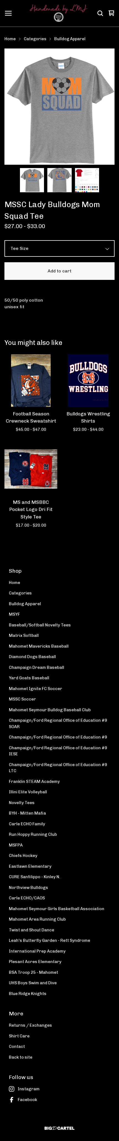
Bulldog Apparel (70, 38)
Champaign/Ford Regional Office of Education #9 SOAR (58, 723)
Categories (35, 38)
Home (10, 38)
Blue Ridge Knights (27, 993)
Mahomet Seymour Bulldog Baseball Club (50, 709)
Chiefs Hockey (23, 855)
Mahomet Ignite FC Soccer (35, 688)
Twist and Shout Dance (31, 930)
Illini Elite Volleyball (28, 791)
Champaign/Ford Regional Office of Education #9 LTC (58, 768)
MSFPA (16, 845)
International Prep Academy (37, 951)
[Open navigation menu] (8, 13)
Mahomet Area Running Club (37, 919)
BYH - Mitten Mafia (27, 813)
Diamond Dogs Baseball (32, 656)
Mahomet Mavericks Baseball (39, 646)
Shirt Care (19, 1036)
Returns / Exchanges (30, 1025)
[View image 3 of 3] (87, 180)
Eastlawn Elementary (30, 866)
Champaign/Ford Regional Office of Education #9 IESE (58, 751)
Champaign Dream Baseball (36, 667)
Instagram (29, 1088)
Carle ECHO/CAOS (27, 898)
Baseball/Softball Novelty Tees (40, 625)
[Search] (100, 13)
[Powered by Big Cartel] (59, 1128)
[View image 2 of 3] (59, 180)
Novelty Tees (22, 802)
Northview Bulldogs (28, 887)
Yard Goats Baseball (29, 677)
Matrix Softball (24, 635)
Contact (17, 1046)
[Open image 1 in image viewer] (59, 106)
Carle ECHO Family (27, 823)
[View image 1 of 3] (32, 180)
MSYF (14, 614)
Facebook (27, 1099)
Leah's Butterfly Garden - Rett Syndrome (49, 940)
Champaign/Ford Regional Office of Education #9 (58, 737)
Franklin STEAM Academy (34, 781)
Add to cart (59, 271)
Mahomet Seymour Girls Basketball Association (56, 908)
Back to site (20, 1057)
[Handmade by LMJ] (58, 13)
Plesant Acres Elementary (35, 961)
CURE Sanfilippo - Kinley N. (34, 876)
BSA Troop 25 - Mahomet (33, 972)
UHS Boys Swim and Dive (33, 982)
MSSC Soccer (22, 699)
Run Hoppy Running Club (33, 834)
